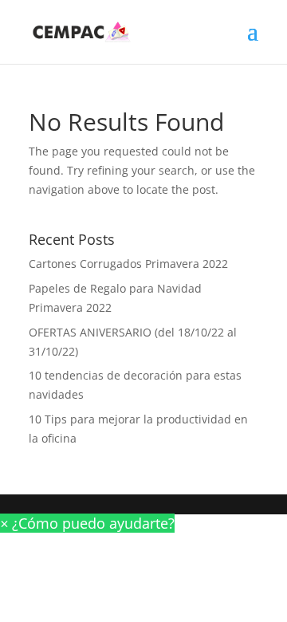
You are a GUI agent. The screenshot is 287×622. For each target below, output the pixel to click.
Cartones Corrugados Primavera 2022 (128, 263)
